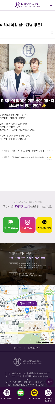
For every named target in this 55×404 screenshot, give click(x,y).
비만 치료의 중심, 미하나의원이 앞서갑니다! (28, 151)
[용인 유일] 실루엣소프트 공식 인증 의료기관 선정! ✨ (31, 157)
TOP (50, 382)
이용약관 (17, 348)
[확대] (51, 309)
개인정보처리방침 (34, 348)
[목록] (52, 32)
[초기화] (51, 319)
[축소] (51, 314)
